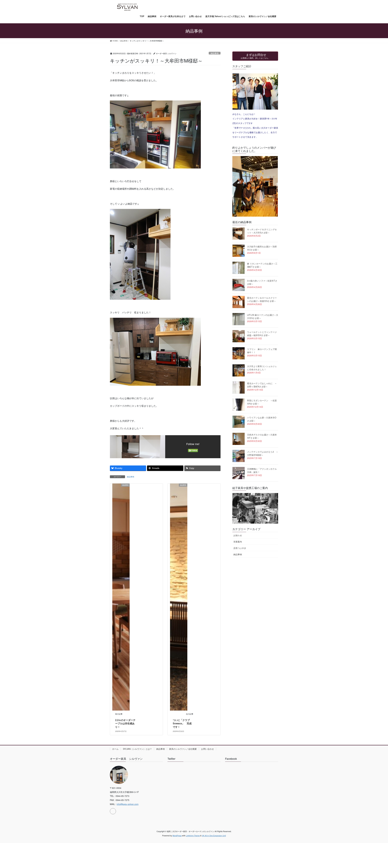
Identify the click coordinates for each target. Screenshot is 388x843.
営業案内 (237, 541)
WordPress (177, 835)
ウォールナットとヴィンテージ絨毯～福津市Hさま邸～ (262, 333)
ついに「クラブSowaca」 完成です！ (182, 723)
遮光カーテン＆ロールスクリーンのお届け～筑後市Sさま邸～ (262, 299)
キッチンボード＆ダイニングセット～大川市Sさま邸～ (262, 231)
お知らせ (237, 535)
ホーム (115, 748)
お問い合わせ (207, 748)
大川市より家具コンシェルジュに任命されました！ (262, 368)
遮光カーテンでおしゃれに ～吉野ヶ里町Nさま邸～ (262, 385)
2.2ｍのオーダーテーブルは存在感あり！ (125, 723)
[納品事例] (121, 596)
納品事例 (215, 53)
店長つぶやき (239, 547)
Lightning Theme (193, 835)
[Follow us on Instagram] (113, 811)
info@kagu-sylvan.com (128, 804)
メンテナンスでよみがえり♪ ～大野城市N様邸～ (262, 453)
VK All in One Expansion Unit (214, 835)
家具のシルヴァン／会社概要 (183, 748)
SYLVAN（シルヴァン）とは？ (137, 748)
